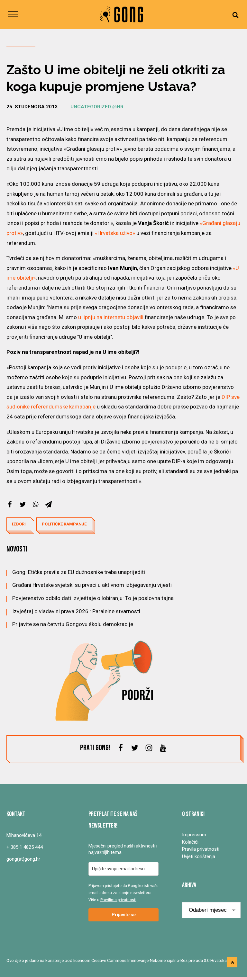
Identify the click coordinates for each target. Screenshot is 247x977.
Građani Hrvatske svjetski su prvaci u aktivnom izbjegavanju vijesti (92, 585)
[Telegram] (48, 504)
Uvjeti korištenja (198, 856)
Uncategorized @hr (97, 107)
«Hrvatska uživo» (115, 233)
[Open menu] (12, 14)
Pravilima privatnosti (118, 900)
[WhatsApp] (35, 504)
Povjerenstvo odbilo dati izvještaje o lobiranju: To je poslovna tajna (93, 598)
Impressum (194, 835)
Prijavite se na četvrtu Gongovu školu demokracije (72, 624)
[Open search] (235, 14)
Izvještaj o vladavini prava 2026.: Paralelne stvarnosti (76, 611)
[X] (22, 504)
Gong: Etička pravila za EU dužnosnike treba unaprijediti (78, 572)
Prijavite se (124, 914)
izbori (19, 524)
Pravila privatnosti (200, 849)
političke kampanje (64, 524)
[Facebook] (9, 504)
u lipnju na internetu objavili (110, 317)
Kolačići (190, 842)
